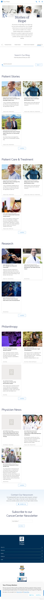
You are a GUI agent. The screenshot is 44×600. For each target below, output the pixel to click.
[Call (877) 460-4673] (36, 1)
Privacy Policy (26, 592)
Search (38, 64)
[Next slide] (42, 44)
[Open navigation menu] (42, 1)
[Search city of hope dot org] (39, 1)
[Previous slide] (2, 44)
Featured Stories (8, 44)
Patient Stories (18, 44)
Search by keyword (7, 63)
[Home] (22, 541)
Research (39, 44)
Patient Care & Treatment (29, 44)
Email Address (15, 521)
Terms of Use (19, 592)
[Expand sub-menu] (42, 547)
